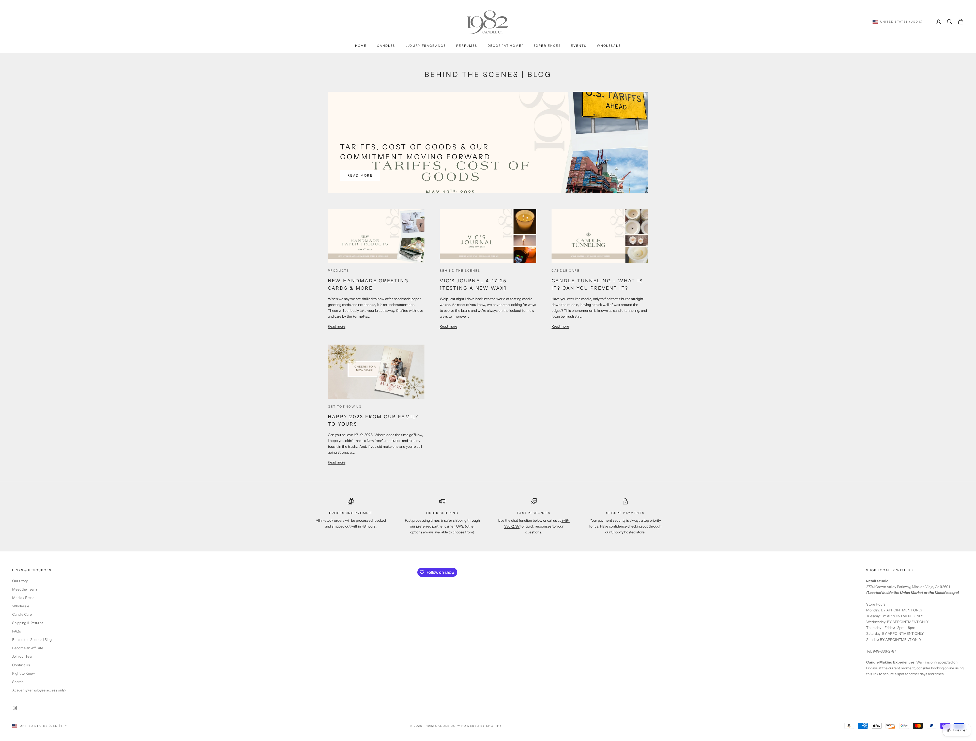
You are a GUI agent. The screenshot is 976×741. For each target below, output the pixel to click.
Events (579, 46)
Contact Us (21, 665)
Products (338, 270)
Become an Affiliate (27, 648)
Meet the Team (24, 589)
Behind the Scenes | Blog (32, 639)
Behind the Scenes (460, 270)
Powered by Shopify (481, 726)
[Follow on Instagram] (14, 708)
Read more (360, 175)
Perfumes (466, 46)
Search (17, 682)
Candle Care (566, 270)
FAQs (16, 631)
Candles (386, 46)
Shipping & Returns (27, 623)
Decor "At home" (505, 46)
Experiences (547, 46)
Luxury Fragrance (425, 46)
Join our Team (23, 656)
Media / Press (23, 597)
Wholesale (609, 46)
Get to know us (344, 406)
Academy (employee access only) (39, 690)
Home (361, 46)
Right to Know (23, 673)
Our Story (20, 581)
